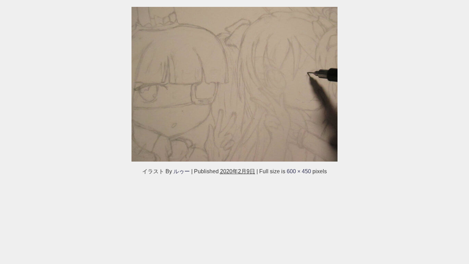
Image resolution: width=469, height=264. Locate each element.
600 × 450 (299, 171)
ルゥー (181, 171)
